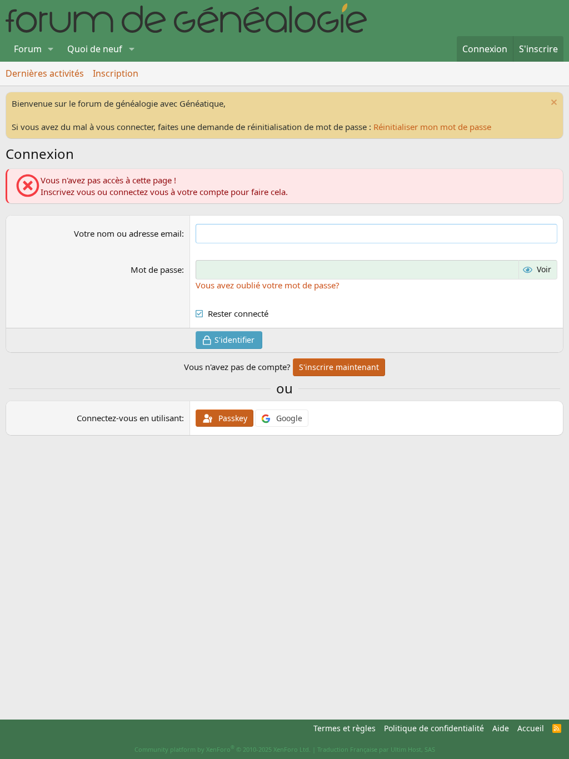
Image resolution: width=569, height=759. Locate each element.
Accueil (530, 728)
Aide (500, 728)
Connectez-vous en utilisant (129, 417)
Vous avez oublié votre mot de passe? (268, 285)
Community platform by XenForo (222, 749)
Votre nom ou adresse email (128, 233)
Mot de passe (156, 269)
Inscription (115, 73)
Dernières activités (45, 73)
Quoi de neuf (94, 49)
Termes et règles (344, 728)
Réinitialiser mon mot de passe (432, 126)
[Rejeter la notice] (552, 103)
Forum (28, 49)
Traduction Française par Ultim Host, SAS (376, 749)
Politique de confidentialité (434, 728)
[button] (51, 49)
